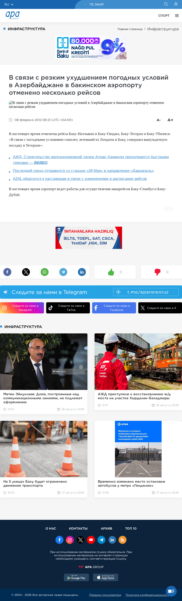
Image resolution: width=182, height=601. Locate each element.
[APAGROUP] (91, 567)
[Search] (166, 4)
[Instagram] (70, 540)
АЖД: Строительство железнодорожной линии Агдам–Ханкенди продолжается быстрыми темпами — (91, 160)
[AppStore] (105, 578)
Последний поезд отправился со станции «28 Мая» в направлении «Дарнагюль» (83, 171)
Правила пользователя (105, 595)
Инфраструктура (163, 29)
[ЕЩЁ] (176, 15)
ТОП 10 (130, 528)
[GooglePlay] (76, 578)
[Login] (176, 4)
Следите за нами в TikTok (71, 308)
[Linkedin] (112, 540)
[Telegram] (101, 540)
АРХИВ (106, 528)
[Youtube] (91, 540)
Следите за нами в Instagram (25, 308)
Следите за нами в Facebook (117, 308)
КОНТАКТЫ (78, 528)
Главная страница (130, 29)
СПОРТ (164, 15)
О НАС (51, 528)
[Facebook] (59, 540)
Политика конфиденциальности (148, 595)
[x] (81, 540)
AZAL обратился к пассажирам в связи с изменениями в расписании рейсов (80, 179)
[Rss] (123, 540)
